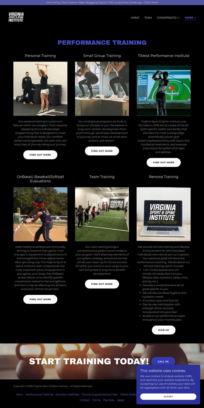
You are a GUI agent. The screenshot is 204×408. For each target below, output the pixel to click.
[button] (168, 18)
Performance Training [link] (39, 394)
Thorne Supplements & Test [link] (99, 394)
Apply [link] (120, 400)
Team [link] (148, 17)
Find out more (40, 154)
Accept (168, 396)
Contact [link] (85, 400)
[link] (16, 17)
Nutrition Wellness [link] (67, 394)
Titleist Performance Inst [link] (135, 394)
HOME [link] (135, 17)
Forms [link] (97, 400)
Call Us (163, 361)
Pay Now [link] (108, 400)
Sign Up (163, 330)
